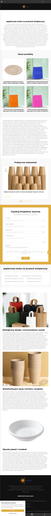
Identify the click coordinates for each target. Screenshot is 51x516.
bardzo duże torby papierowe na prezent (14, 278)
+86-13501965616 (27, 504)
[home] (25, 6)
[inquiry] (49, 252)
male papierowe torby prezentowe (34, 278)
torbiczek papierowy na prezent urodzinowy (31, 276)
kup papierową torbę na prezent (33, 281)
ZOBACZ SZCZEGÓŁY (14, 69)
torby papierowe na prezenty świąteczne (14, 281)
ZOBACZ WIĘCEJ (8, 196)
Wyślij (25, 258)
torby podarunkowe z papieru (11, 276)
